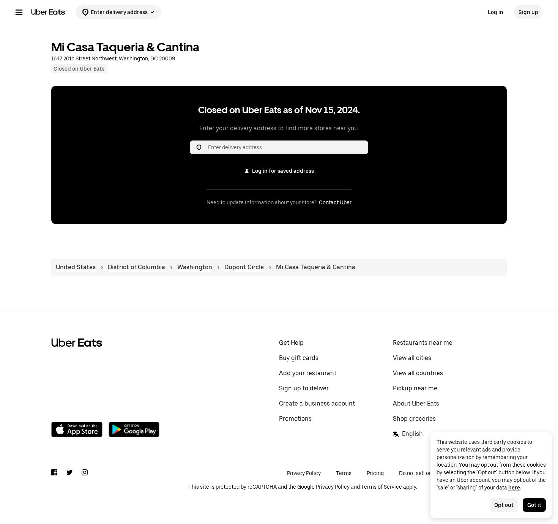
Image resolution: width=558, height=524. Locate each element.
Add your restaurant (307, 373)
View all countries (418, 373)
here (514, 488)
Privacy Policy (304, 473)
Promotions (295, 418)
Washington (194, 267)
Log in (495, 12)
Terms (344, 473)
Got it (534, 505)
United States (76, 267)
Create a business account (317, 403)
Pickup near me (415, 388)
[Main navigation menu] (19, 12)
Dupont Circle (244, 267)
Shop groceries (414, 418)
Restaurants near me (422, 342)
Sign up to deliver (304, 388)
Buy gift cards (298, 357)
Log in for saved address (283, 171)
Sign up (528, 12)
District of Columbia (136, 267)
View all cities (412, 357)
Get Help (291, 342)
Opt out (504, 505)
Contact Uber (335, 202)
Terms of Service (381, 487)
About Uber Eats (416, 403)
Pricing (375, 473)
